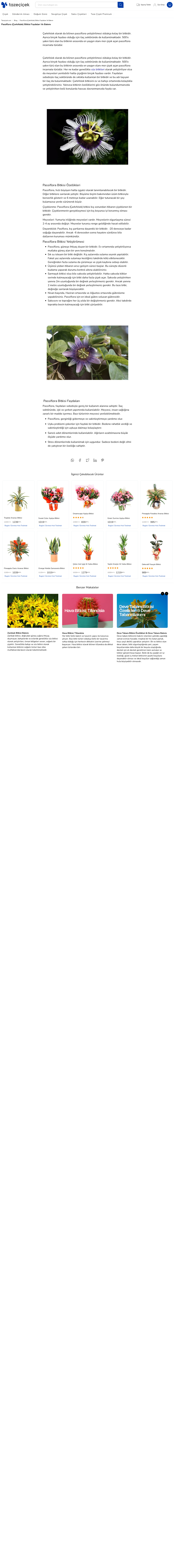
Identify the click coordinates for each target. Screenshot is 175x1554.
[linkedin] (95, 460)
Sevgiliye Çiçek (59, 14)
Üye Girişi (160, 5)
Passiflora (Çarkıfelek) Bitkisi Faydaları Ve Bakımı (36, 20)
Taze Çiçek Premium (101, 14)
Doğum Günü (40, 14)
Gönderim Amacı (21, 14)
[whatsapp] (72, 460)
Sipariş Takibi (146, 5)
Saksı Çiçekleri (79, 14)
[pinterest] (103, 460)
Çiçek (5, 14)
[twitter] (87, 460)
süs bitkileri (98, 69)
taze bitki (121, 285)
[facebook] (80, 460)
